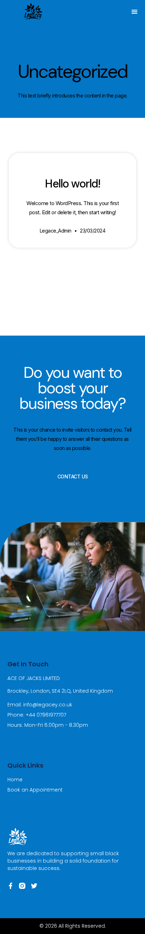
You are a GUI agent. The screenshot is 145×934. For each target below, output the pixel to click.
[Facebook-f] (10, 886)
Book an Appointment (35, 789)
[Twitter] (34, 886)
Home (15, 779)
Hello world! (72, 183)
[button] (134, 11)
